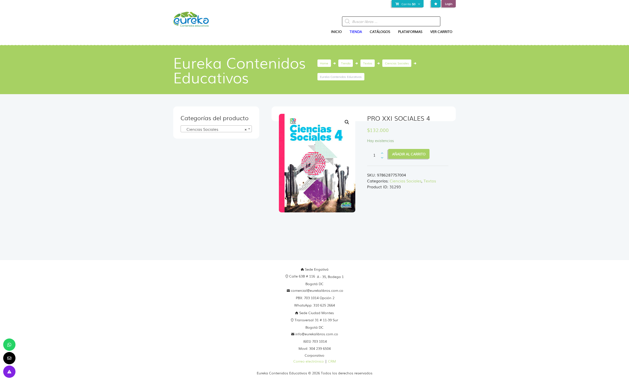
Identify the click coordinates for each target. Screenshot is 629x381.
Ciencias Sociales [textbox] (215, 129)
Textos (367, 63)
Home (324, 63)
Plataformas (410, 31)
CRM (332, 361)
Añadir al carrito (409, 153)
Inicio (336, 31)
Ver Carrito (441, 31)
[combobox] (216, 128)
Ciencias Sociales (397, 63)
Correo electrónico (308, 361)
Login (448, 3)
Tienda (356, 31)
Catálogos (380, 31)
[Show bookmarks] (436, 4)
